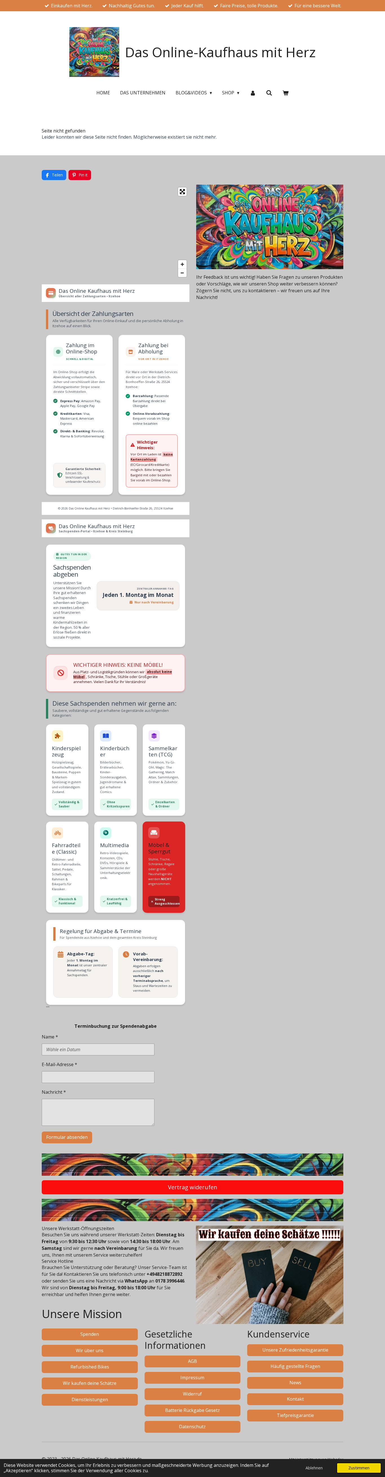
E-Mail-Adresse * (59, 1064)
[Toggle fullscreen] (182, 191)
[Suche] (269, 92)
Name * (50, 1037)
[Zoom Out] (182, 273)
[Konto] (252, 92)
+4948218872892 (164, 1274)
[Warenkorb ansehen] (285, 92)
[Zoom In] (182, 264)
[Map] (115, 232)
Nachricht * (54, 1092)
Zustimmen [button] (358, 1468)
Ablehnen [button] (314, 1468)
